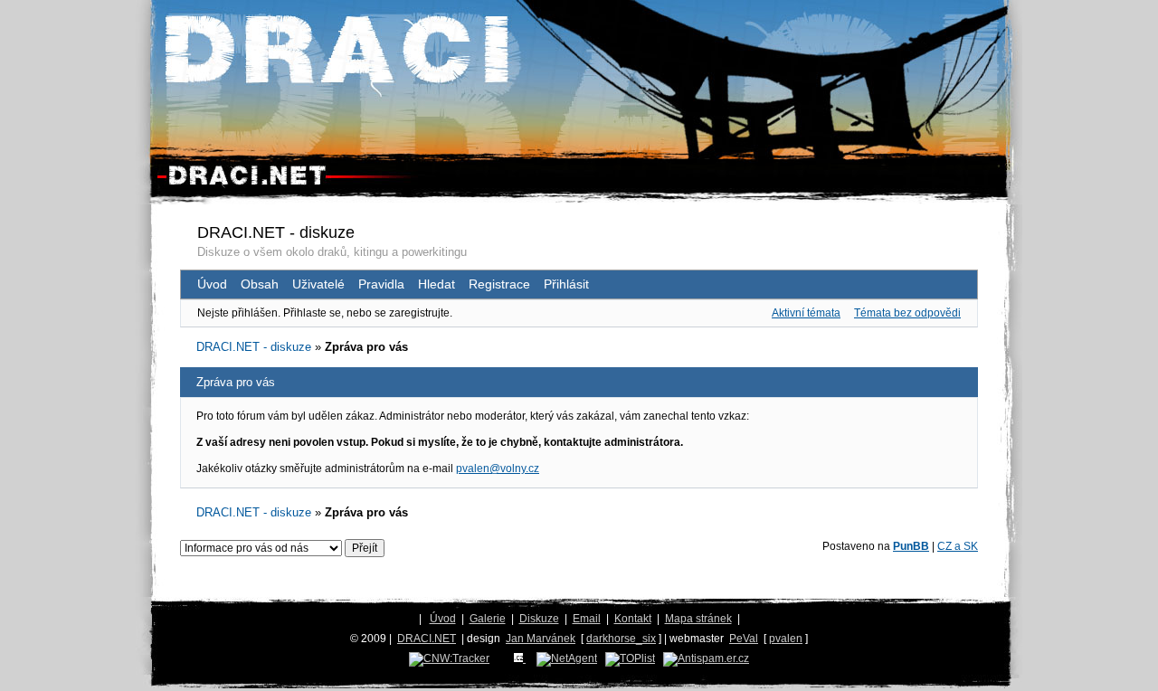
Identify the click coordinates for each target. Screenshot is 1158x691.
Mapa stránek (698, 618)
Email (587, 618)
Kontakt (632, 618)
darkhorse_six (621, 638)
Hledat (436, 284)
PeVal (743, 638)
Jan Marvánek (540, 638)
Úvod (212, 284)
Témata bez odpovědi (907, 313)
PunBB (911, 546)
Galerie (488, 618)
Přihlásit (566, 284)
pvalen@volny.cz (497, 468)
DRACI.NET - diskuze (276, 232)
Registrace (499, 284)
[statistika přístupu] (449, 658)
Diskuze (539, 618)
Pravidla (381, 284)
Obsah (260, 284)
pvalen (785, 638)
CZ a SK (957, 546)
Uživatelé (318, 284)
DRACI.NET (426, 638)
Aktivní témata (806, 313)
